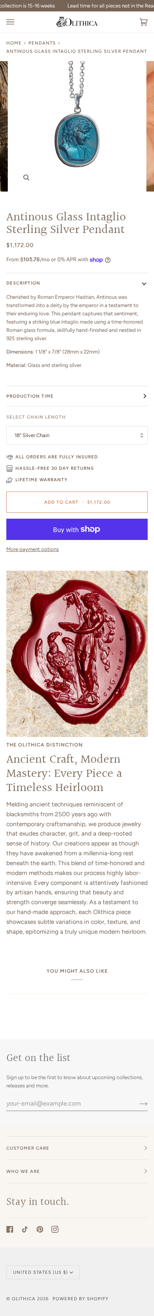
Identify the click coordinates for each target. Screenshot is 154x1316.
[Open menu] (18, 22)
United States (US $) (40, 1272)
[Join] (137, 1103)
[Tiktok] (24, 1229)
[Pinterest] (39, 1229)
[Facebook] (9, 1229)
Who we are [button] (23, 1171)
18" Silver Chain (32, 435)
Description (23, 283)
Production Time (30, 396)
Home (14, 43)
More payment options (32, 549)
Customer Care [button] (27, 1148)
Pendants (42, 43)
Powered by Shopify (81, 1298)
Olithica (24, 1298)
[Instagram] (54, 1229)
